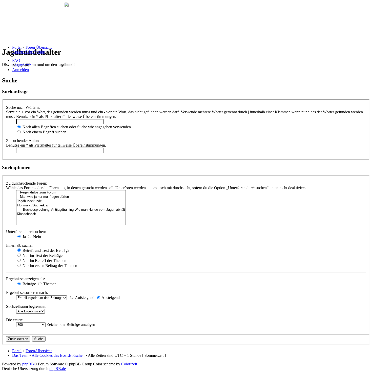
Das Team (20, 355)
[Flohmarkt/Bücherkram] (71, 205)
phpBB (28, 364)
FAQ (16, 60)
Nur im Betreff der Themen (44, 260)
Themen (49, 284)
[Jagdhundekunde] (71, 201)
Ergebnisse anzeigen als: (25, 279)
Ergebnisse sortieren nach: (27, 292)
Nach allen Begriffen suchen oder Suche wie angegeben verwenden (76, 127)
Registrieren (21, 65)
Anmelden (20, 69)
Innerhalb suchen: (20, 245)
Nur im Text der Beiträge (42, 255)
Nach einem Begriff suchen (44, 132)
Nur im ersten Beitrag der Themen (49, 265)
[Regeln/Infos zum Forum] (71, 192)
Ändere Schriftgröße (28, 52)
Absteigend (110, 297)
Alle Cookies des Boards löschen (58, 355)
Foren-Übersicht (39, 47)
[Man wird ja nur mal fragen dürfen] (71, 197)
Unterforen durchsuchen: (26, 231)
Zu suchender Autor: (22, 140)
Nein (36, 237)
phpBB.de (57, 368)
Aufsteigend (84, 297)
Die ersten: (14, 320)
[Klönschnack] (71, 214)
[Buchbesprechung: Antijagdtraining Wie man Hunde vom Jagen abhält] (71, 210)
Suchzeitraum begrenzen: (26, 306)
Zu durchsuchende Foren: (26, 183)
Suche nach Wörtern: (23, 107)
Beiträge (29, 284)
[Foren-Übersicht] (186, 40)
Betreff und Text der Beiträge (45, 250)
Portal (17, 47)
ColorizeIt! (129, 364)
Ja (24, 237)
